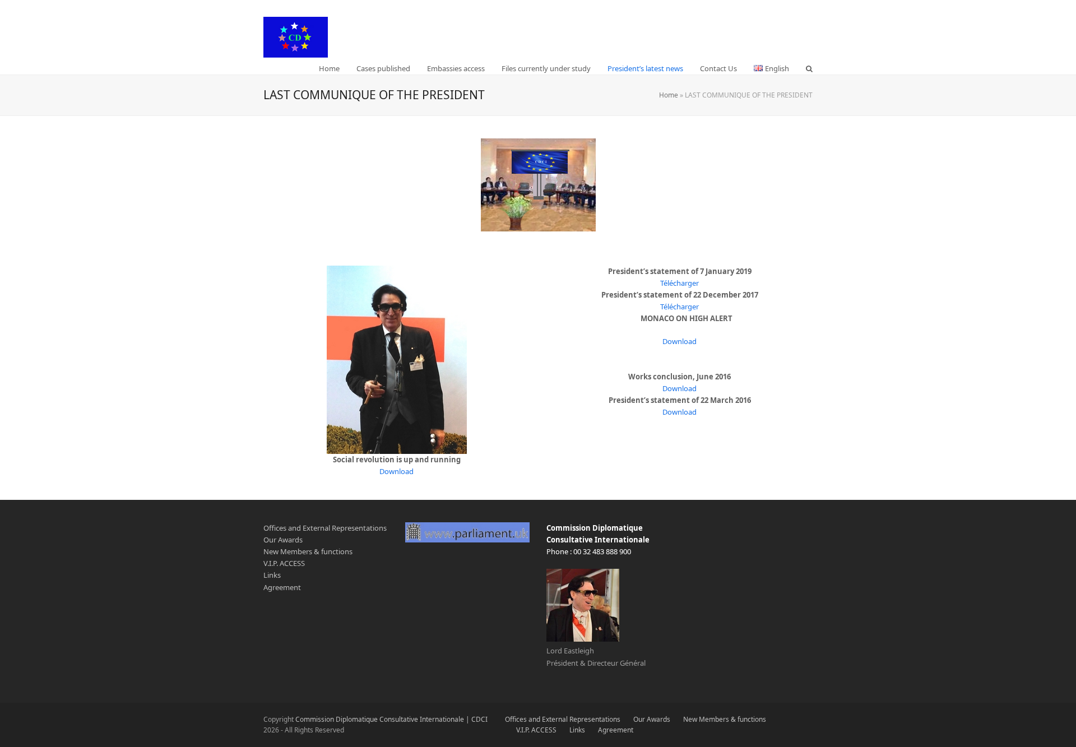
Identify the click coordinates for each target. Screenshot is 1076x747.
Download (396, 471)
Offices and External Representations (325, 528)
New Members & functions (308, 551)
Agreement (282, 587)
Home (668, 95)
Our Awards (283, 540)
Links (272, 575)
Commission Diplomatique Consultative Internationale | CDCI (391, 719)
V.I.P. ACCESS (284, 563)
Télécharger (679, 283)
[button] (809, 68)
